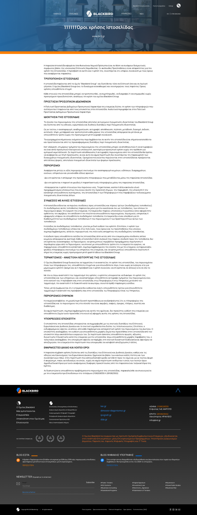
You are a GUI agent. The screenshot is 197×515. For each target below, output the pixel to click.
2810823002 (162, 414)
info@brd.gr (155, 420)
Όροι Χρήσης (127, 509)
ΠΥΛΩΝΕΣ (73, 14)
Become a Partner (28, 492)
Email (24, 483)
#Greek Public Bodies (173, 485)
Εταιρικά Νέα (22, 414)
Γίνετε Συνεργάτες (159, 6)
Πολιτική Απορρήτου (115, 509)
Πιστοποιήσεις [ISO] (140, 509)
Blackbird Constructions (141, 6)
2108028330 (163, 406)
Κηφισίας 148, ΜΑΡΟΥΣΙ (160, 409)
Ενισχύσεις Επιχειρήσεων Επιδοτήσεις (63, 407)
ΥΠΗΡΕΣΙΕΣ (126, 14)
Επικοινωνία (22, 422)
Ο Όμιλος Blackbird (25, 407)
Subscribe (90, 482)
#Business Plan (170, 488)
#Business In (170, 483)
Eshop (171, 6)
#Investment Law (138, 485)
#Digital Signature (138, 483)
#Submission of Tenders (141, 490)
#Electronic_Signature (140, 488)
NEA (142, 14)
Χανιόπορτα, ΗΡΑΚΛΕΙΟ (160, 416)
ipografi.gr (106, 415)
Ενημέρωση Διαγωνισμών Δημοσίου (62, 416)
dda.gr (104, 419)
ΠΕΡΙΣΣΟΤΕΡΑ (28, 465)
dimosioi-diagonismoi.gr (113, 410)
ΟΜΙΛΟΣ (57, 14)
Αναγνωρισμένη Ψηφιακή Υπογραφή (62, 413)
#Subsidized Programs (109, 490)
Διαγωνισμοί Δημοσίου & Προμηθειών (63, 410)
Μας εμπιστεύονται (25, 411)
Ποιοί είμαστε (86, 509)
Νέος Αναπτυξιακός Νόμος (59, 422)
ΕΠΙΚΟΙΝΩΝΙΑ (176, 14)
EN (168, 14)
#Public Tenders (107, 483)
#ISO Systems (106, 485)
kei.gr (103, 406)
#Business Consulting (109, 488)
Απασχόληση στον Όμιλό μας (30, 418)
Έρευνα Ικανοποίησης (100, 509)
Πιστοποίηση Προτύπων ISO (59, 419)
